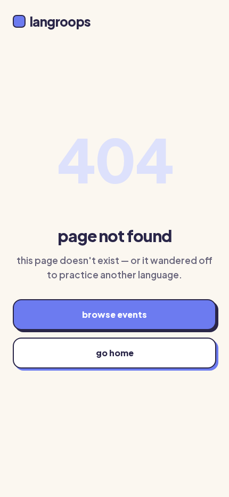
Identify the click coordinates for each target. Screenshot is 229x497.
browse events (114, 314)
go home (115, 352)
